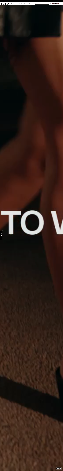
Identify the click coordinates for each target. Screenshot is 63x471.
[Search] (48, 4)
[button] (50, 3)
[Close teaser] (2, 230)
